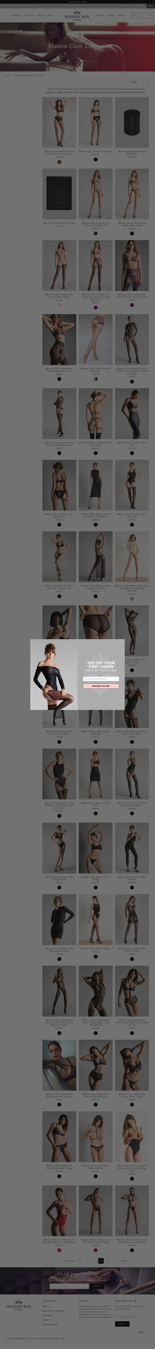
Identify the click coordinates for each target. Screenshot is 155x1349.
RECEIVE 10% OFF (101, 686)
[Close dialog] (122, 641)
